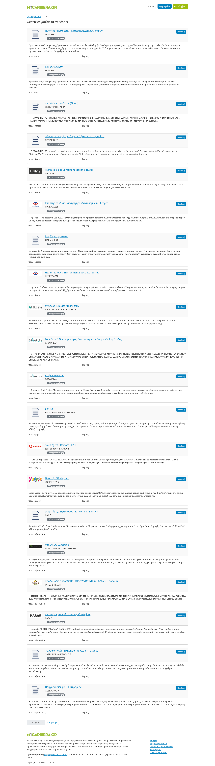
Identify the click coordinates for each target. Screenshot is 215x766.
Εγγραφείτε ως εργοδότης (56, 754)
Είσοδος (152, 6)
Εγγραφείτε (164, 6)
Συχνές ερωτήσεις (158, 743)
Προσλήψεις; (180, 6)
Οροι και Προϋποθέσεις (161, 746)
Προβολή (181, 31)
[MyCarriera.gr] (42, 6)
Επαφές (153, 740)
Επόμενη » (52, 722)
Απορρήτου (155, 749)
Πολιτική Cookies (158, 752)
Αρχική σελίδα (34, 16)
